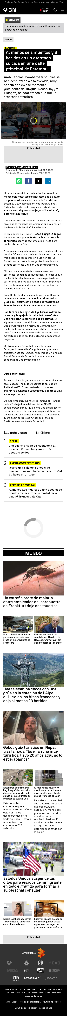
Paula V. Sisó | (14, 167)
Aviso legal (12, 1002)
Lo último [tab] (43, 433)
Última (45, 10)
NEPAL (14, 441)
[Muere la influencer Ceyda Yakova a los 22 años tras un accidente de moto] (18, 908)
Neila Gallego (29, 167)
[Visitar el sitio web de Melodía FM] (16, 978)
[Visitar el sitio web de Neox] (40, 963)
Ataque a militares (49, 2)
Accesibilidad (45, 1008)
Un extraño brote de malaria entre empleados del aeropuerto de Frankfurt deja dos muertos (31, 602)
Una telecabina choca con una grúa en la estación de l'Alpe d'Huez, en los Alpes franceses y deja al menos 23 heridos (31, 695)
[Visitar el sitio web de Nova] (54, 963)
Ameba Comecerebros (25, 463)
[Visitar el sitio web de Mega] (12, 970)
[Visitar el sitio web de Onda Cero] (40, 970)
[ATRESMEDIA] (33, 953)
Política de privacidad (30, 1002)
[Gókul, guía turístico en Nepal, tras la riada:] (33, 728)
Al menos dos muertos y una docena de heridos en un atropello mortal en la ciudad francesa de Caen (35, 493)
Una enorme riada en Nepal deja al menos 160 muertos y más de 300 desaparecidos (32, 449)
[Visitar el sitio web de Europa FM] (54, 970)
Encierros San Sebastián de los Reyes (22, 2)
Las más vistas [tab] (15, 433)
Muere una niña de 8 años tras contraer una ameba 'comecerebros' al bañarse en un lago (35, 471)
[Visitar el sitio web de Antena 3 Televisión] (12, 963)
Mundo (33, 553)
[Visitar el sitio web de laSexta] (26, 963)
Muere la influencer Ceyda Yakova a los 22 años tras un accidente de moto (17, 922)
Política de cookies (52, 1002)
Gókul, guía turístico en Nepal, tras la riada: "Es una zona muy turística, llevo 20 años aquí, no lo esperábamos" (32, 753)
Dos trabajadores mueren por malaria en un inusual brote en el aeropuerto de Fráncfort (16, 638)
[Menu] (63, 10)
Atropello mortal (22, 485)
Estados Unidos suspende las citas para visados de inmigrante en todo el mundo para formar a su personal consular (32, 884)
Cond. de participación (26, 1008)
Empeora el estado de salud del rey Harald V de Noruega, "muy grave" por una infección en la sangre (48, 638)
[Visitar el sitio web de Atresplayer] (33, 978)
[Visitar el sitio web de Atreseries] (26, 970)
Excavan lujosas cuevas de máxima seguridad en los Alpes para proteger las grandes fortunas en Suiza (48, 923)
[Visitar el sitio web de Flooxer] (51, 978)
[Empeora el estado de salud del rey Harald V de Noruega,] (49, 624)
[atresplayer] (55, 10)
